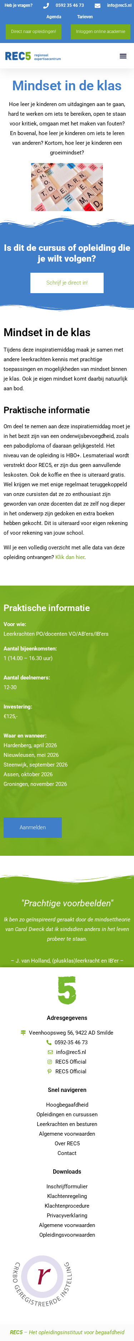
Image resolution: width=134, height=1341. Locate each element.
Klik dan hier (69, 557)
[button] (123, 56)
